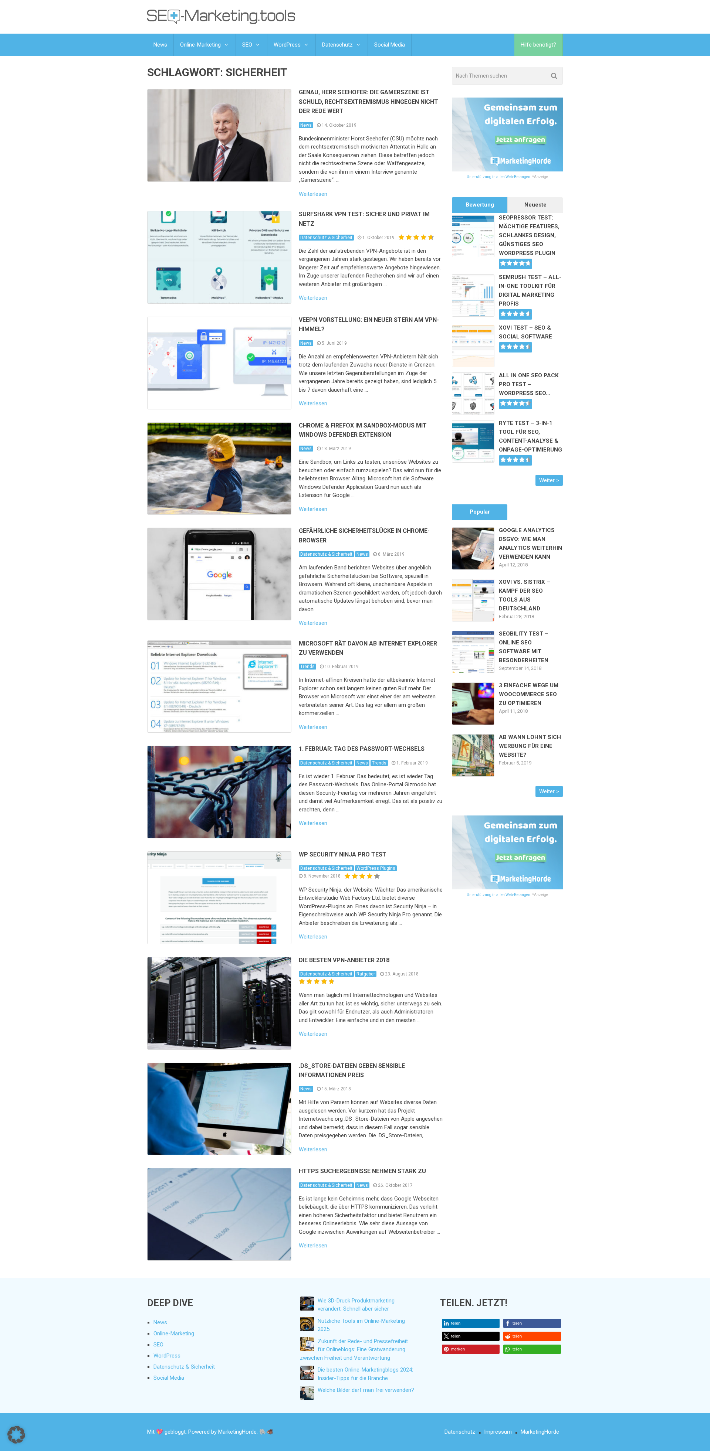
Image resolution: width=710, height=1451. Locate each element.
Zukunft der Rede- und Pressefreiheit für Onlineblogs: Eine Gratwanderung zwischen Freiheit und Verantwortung (354, 1349)
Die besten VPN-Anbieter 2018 (344, 960)
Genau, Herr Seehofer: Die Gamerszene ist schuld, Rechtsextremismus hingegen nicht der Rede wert (368, 102)
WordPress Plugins (375, 868)
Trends (307, 666)
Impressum (498, 1431)
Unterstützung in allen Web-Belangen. (499, 177)
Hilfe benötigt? (538, 44)
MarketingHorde (540, 1431)
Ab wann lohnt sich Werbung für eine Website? (530, 746)
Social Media (389, 44)
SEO (247, 44)
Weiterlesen (313, 194)
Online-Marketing (200, 44)
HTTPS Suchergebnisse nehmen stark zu (362, 1171)
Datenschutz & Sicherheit (326, 237)
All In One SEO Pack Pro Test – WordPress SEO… (528, 384)
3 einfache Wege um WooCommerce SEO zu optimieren (528, 694)
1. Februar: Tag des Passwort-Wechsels (362, 748)
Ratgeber (365, 974)
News (160, 44)
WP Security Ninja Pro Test (342, 854)
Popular (480, 511)
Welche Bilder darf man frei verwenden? (366, 1390)
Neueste (535, 204)
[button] (471, 1323)
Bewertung (480, 204)
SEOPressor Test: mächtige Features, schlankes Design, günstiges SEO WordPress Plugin (529, 235)
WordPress (287, 44)
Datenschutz (337, 44)
